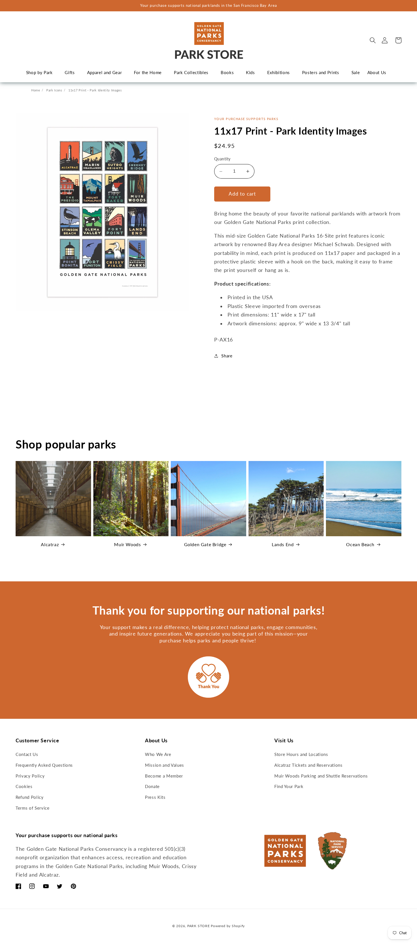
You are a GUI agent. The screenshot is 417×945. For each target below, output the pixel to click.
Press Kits (155, 797)
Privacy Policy (30, 775)
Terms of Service (33, 807)
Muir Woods (127, 544)
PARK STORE (198, 926)
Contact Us (27, 754)
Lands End (283, 544)
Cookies (24, 786)
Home (35, 90)
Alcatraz (50, 544)
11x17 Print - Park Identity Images (95, 90)
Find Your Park (288, 786)
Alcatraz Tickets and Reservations (308, 765)
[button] (373, 40)
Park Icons (54, 90)
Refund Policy (30, 797)
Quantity (222, 159)
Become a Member (164, 775)
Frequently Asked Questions (44, 765)
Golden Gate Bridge (205, 544)
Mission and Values (164, 765)
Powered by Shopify (228, 926)
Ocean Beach (360, 544)
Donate (152, 786)
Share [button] (226, 356)
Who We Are (158, 754)
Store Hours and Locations (301, 754)
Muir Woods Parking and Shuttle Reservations (321, 775)
